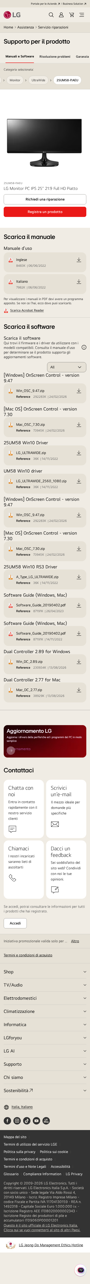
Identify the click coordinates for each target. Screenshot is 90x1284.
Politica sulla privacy (19, 1151)
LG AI (9, 1050)
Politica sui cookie (54, 1151)
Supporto (13, 1064)
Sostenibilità (16, 1090)
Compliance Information (42, 1174)
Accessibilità (60, 1166)
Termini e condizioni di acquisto (28, 955)
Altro (75, 941)
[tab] (20, 57)
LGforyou (13, 1037)
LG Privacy (74, 1174)
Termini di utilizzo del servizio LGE (30, 1144)
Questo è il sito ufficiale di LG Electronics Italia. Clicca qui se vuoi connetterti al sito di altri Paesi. (45, 1227)
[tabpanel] (45, 386)
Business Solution (73, 3)
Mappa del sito (15, 1137)
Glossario (11, 1174)
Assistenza (25, 27)
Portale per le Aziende (44, 3)
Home (8, 27)
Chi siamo (13, 1077)
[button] (51, 14)
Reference (23, 396)
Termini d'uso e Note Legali (25, 1166)
